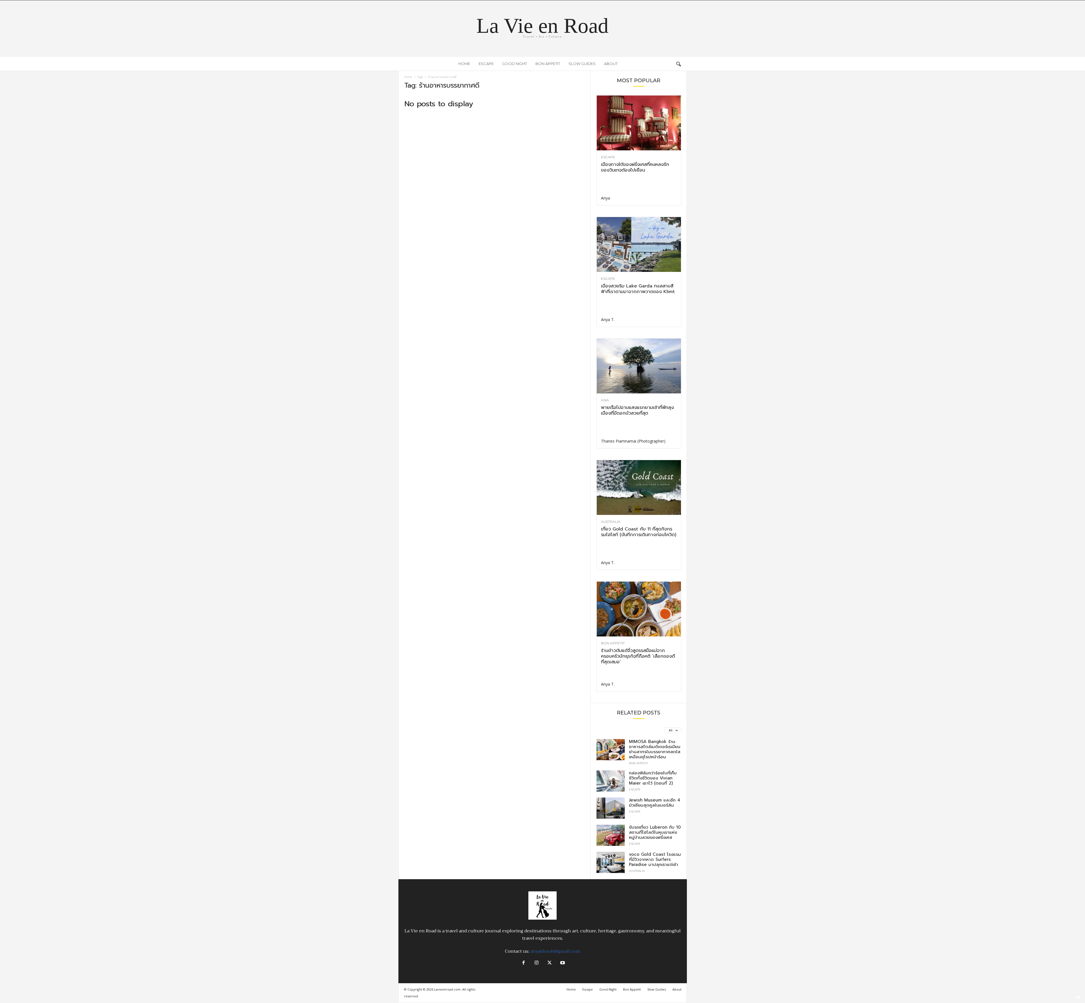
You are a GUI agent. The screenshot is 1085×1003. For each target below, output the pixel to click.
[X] (549, 963)
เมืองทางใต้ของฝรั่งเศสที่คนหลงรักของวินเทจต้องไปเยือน (635, 167)
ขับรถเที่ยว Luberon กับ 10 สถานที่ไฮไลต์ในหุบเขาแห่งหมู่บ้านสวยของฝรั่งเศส (655, 832)
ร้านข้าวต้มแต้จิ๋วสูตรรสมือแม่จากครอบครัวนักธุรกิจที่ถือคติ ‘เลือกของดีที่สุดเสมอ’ (638, 656)
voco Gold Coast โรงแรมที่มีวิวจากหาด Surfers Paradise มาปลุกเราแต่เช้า (655, 859)
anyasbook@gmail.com (555, 951)
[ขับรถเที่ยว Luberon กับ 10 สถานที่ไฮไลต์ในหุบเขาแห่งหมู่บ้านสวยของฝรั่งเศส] (610, 835)
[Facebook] (523, 963)
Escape (486, 63)
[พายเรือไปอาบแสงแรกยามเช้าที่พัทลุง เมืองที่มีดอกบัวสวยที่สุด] (639, 366)
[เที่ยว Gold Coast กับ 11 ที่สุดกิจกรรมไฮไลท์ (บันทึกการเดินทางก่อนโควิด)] (639, 487)
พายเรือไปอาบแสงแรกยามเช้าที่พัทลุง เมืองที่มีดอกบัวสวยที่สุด (637, 410)
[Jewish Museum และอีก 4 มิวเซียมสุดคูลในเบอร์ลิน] (610, 808)
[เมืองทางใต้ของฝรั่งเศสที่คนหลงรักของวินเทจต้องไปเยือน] (639, 123)
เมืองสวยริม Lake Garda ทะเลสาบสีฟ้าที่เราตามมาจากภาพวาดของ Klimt (638, 289)
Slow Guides (582, 63)
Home (464, 63)
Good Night (514, 63)
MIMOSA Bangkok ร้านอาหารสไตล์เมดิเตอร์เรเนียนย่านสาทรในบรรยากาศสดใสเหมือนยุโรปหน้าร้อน (654, 749)
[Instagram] (536, 963)
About (611, 63)
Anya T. (608, 319)
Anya (605, 198)
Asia (605, 400)
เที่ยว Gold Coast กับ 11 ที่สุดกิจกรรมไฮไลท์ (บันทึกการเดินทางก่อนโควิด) (638, 532)
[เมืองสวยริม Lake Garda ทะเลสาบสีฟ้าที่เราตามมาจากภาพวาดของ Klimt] (639, 244)
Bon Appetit (547, 63)
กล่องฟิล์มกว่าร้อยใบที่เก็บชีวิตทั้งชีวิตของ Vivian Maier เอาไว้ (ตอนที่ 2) (653, 778)
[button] (678, 63)
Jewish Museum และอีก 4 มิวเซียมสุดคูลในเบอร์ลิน (654, 802)
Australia (610, 521)
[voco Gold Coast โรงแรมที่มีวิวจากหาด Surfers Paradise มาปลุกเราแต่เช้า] (610, 862)
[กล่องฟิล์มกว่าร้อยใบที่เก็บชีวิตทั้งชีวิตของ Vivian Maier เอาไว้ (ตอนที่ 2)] (610, 781)
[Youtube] (562, 963)
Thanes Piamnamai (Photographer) (633, 441)
